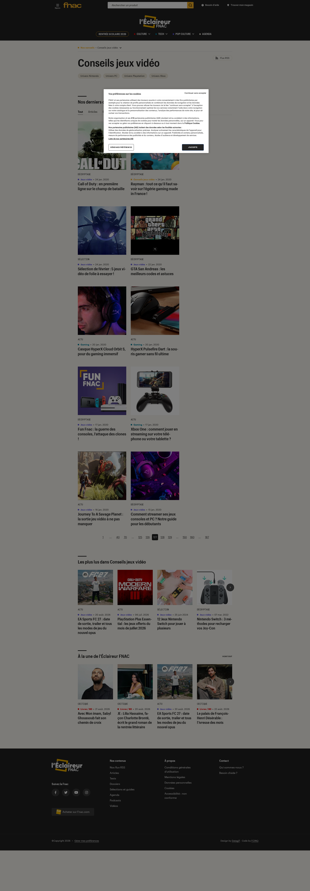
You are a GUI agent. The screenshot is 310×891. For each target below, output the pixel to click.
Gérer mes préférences (121, 147)
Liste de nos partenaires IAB (120, 138)
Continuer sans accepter (195, 93)
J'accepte (192, 147)
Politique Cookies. (192, 123)
